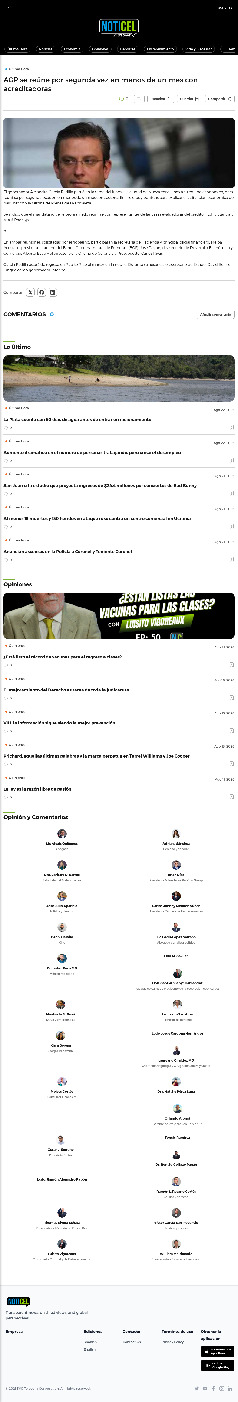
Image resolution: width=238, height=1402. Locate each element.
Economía (72, 49)
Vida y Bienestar (198, 49)
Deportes (127, 49)
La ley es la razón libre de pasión (37, 788)
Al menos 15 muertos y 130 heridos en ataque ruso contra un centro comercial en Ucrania (97, 518)
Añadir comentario (215, 314)
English (90, 1349)
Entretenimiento (160, 49)
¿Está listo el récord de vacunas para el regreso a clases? (62, 656)
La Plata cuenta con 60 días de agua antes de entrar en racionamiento (77, 419)
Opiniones (100, 49)
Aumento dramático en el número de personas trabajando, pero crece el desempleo (92, 452)
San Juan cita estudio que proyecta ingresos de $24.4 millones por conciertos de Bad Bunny (100, 485)
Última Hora (17, 49)
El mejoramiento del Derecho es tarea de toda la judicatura (66, 689)
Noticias (45, 49)
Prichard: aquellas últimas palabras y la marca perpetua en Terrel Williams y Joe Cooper (96, 755)
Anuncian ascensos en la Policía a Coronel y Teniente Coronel (67, 551)
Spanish (90, 1342)
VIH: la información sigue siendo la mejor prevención (59, 722)
